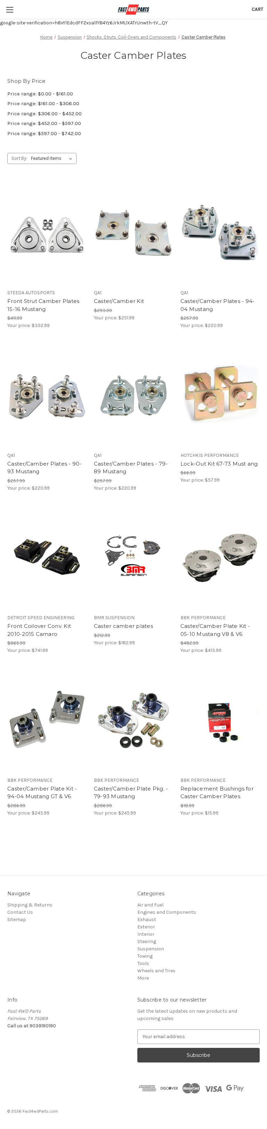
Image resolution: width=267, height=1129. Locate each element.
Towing (145, 956)
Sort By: (19, 158)
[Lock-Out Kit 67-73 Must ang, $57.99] (220, 396)
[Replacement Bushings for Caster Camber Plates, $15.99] (220, 721)
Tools (143, 963)
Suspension (150, 949)
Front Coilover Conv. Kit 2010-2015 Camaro (39, 630)
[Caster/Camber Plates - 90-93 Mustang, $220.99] (47, 396)
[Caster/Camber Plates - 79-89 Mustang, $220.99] (133, 396)
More (143, 978)
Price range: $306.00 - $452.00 (44, 113)
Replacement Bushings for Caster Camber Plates (216, 792)
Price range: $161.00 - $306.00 (43, 103)
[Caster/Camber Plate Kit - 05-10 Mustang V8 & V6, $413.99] (220, 558)
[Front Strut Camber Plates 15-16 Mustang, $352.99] (47, 233)
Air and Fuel (150, 905)
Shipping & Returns (29, 905)
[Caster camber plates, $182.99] (133, 558)
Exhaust (146, 919)
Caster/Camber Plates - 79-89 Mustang (131, 467)
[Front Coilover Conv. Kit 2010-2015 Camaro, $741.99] (47, 558)
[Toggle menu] (9, 9)
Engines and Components (166, 912)
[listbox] (53, 158)
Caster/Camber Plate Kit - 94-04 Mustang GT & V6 (42, 792)
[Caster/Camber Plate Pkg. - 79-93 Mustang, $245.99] (133, 721)
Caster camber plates (123, 626)
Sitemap (16, 919)
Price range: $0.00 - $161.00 (40, 94)
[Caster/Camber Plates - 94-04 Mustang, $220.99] (220, 233)
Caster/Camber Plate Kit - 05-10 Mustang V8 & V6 (215, 630)
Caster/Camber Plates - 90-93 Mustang (44, 467)
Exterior (146, 927)
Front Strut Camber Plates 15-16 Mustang (43, 305)
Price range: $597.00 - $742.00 (44, 133)
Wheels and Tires (156, 971)
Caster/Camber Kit (119, 301)
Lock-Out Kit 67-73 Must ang (219, 463)
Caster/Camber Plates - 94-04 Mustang (217, 305)
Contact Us (20, 912)
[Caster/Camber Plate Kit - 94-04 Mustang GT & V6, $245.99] (47, 721)
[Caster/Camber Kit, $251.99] (133, 233)
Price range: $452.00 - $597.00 (44, 123)
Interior (145, 934)
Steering (146, 941)
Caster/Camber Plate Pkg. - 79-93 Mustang (131, 792)
